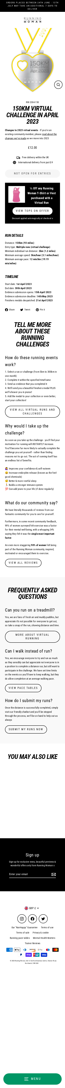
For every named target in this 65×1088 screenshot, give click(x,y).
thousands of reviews (33, 509)
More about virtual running (33, 636)
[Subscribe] (53, 874)
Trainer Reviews (32, 943)
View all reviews (23, 562)
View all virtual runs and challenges (32, 411)
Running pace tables (20, 938)
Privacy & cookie (41, 932)
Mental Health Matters (44, 938)
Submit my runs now (26, 729)
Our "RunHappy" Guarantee (25, 927)
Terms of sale (22, 932)
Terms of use (47, 927)
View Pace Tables (23, 688)
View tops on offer (32, 210)
